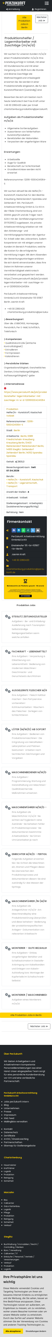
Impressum (10, 1115)
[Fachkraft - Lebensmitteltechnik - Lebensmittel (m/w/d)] (26, 664)
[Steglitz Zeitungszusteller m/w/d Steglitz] (26, 627)
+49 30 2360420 (20, 560)
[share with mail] (38, 530)
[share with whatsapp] (23, 530)
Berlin (17, 430)
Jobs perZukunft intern (16, 1101)
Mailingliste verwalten (15, 1121)
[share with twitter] (33, 530)
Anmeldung (14, 9)
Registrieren (40, 9)
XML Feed (9, 1118)
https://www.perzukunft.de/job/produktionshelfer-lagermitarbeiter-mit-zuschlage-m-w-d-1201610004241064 (25, 396)
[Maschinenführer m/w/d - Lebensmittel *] (26, 823)
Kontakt (8, 1129)
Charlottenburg (13, 1157)
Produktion (12, 409)
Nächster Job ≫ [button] (42, 19)
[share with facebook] (14, 530)
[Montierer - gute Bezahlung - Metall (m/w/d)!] (26, 964)
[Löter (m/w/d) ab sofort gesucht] (26, 743)
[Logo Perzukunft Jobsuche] (14, 3)
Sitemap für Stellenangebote (19, 1145)
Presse (7, 1111)
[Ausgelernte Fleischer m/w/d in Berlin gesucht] (26, 702)
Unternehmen (11, 1108)
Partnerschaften (13, 1142)
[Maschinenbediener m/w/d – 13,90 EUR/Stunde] (26, 782)
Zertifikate (9, 1135)
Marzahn (9, 1192)
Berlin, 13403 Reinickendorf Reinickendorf (21, 444)
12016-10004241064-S (20, 423)
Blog (6, 1105)
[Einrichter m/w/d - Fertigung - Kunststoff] (26, 870)
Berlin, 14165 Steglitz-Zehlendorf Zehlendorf (25, 449)
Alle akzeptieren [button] (13, 1331)
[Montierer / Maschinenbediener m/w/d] (26, 999)
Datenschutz (11, 1132)
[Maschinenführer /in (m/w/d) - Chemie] (26, 917)
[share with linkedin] (19, 530)
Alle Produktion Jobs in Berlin (26, 1015)
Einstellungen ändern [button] (36, 1331)
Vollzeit (10, 415)
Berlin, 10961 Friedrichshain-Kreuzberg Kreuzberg (20, 439)
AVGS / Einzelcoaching (16, 1139)
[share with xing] (28, 530)
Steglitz (8, 1236)
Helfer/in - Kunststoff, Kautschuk (25, 479)
